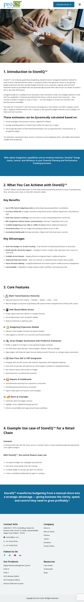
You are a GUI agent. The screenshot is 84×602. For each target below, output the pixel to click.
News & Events (49, 532)
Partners (47, 535)
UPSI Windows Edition (11, 576)
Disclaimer (47, 542)
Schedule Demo (63, 4)
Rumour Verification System (13, 583)
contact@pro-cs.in (12, 537)
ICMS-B (6, 569)
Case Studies (48, 565)
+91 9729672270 (12, 545)
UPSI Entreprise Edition (12, 580)
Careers (46, 539)
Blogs (46, 573)
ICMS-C (6, 573)
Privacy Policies (49, 546)
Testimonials (48, 569)
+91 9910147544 (12, 541)
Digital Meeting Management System (17, 565)
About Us (47, 528)
